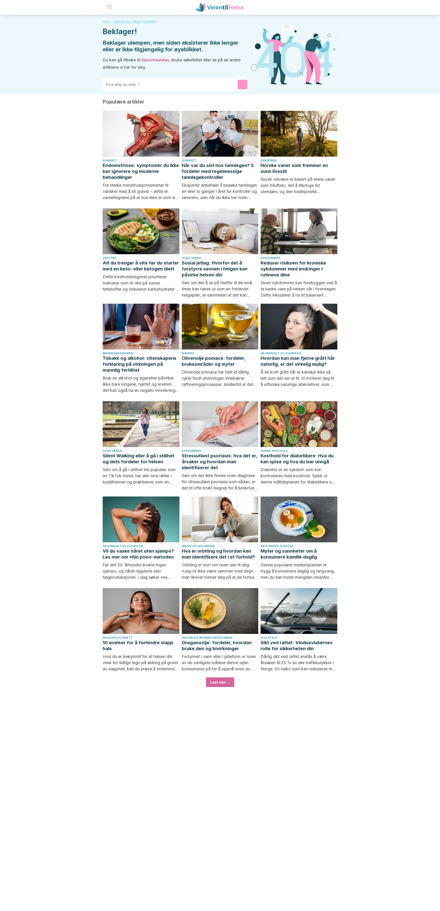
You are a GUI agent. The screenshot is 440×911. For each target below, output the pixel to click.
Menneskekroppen (118, 353)
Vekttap (109, 258)
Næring (188, 353)
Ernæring (269, 160)
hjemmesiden (155, 59)
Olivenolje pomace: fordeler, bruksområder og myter (213, 361)
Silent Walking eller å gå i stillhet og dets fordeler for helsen (138, 458)
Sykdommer (270, 258)
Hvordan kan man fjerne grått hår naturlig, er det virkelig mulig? (298, 361)
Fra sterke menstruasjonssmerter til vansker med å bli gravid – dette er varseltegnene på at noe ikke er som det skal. (141, 192)
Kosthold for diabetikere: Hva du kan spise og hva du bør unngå (297, 458)
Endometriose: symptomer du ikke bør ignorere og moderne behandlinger (141, 171)
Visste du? (269, 637)
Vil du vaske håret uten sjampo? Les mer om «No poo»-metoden (138, 554)
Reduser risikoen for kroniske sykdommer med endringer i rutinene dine (293, 269)
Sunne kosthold (274, 451)
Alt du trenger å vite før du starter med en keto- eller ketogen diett (141, 266)
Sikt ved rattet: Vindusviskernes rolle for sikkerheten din (297, 645)
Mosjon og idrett (118, 637)
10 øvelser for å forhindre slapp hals (138, 645)
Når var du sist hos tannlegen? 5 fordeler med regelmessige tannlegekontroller (218, 171)
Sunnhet (110, 160)
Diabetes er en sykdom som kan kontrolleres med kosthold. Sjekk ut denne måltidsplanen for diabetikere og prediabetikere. (297, 476)
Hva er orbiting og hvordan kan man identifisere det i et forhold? (218, 554)
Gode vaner (191, 258)
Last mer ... (220, 682)
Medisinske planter (277, 546)
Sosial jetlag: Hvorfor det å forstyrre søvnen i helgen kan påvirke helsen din (215, 269)
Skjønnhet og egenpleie (281, 353)
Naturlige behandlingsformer (207, 637)
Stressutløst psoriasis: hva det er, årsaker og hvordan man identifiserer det (219, 461)
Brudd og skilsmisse (198, 546)
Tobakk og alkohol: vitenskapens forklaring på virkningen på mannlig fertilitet (139, 364)
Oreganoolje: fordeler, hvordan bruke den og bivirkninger (217, 645)
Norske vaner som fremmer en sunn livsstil (294, 168)
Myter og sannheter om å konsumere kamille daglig (289, 554)
